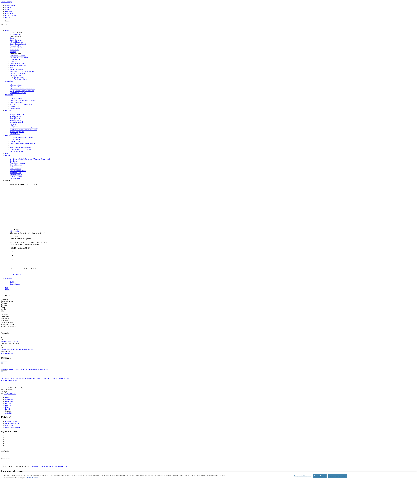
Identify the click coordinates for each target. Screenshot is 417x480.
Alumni (7, 9)
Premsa (7, 17)
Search (7, 21)
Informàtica (13, 61)
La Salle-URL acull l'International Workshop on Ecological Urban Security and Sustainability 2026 (35, 378)
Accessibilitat (9, 425)
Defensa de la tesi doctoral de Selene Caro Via (17, 349)
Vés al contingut (6, 2)
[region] (208, 476)
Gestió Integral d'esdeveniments (20, 147)
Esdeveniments (15, 108)
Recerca (8, 110)
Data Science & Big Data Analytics (22, 71)
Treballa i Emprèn (16, 98)
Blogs (7, 153)
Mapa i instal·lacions (12, 423)
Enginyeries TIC (15, 59)
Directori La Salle (16, 175)
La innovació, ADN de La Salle (20, 149)
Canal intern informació (13, 427)
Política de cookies (61, 466)
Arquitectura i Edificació (18, 56)
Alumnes (8, 7)
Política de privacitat (47, 466)
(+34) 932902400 (10, 394)
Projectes (13, 124)
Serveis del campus (16, 102)
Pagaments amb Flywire (18, 93)
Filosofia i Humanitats (17, 73)
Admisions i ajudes (20, 79)
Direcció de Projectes (17, 69)
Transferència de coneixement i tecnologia (24, 128)
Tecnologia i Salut (16, 75)
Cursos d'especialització (18, 44)
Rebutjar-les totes (319, 476)
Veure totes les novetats (9, 380)
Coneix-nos (13, 161)
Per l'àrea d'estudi (16, 54)
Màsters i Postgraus (16, 42)
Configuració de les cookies (302, 476)
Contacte (8, 180)
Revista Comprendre (17, 132)
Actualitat (8, 278)
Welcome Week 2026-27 (9, 341)
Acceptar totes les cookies (337, 476)
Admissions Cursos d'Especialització (22, 89)
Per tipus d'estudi (15, 36)
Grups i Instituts (15, 118)
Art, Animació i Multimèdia (19, 58)
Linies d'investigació (17, 122)
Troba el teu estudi (16, 32)
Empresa (8, 136)
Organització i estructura (18, 163)
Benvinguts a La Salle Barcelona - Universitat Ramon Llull (30, 159)
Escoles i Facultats (16, 165)
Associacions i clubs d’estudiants (21, 104)
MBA (12, 67)
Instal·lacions (14, 106)
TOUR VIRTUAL (16, 274)
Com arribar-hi (15, 178)
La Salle (8, 155)
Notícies (12, 282)
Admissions (9, 81)
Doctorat (13, 52)
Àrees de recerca (15, 120)
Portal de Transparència (18, 171)
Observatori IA (15, 134)
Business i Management (18, 65)
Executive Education (17, 48)
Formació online (15, 46)
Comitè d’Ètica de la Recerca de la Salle (23, 130)
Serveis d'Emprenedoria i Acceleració (22, 143)
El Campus (9, 95)
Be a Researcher (15, 116)
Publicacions (14, 126)
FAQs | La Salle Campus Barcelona (22, 91)
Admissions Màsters (16, 87)
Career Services (15, 139)
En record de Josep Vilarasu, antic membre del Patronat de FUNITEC (25, 369)
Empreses (8, 11)
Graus (12, 38)
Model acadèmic (15, 169)
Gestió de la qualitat (16, 167)
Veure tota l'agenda (7, 353)
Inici (6, 288)
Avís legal (35, 466)
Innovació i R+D (15, 141)
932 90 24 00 (14, 231)
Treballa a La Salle (16, 177)
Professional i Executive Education (21, 138)
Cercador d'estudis (16, 34)
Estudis (7, 30)
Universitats (9, 13)
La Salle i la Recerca (17, 114)
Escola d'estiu (14, 50)
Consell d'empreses (16, 151)
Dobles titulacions (16, 40)
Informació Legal (15, 173)
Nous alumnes (10, 5)
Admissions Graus (16, 85)
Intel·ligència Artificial (17, 63)
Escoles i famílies (11, 15)
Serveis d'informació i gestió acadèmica (23, 100)
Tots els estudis (19, 77)
